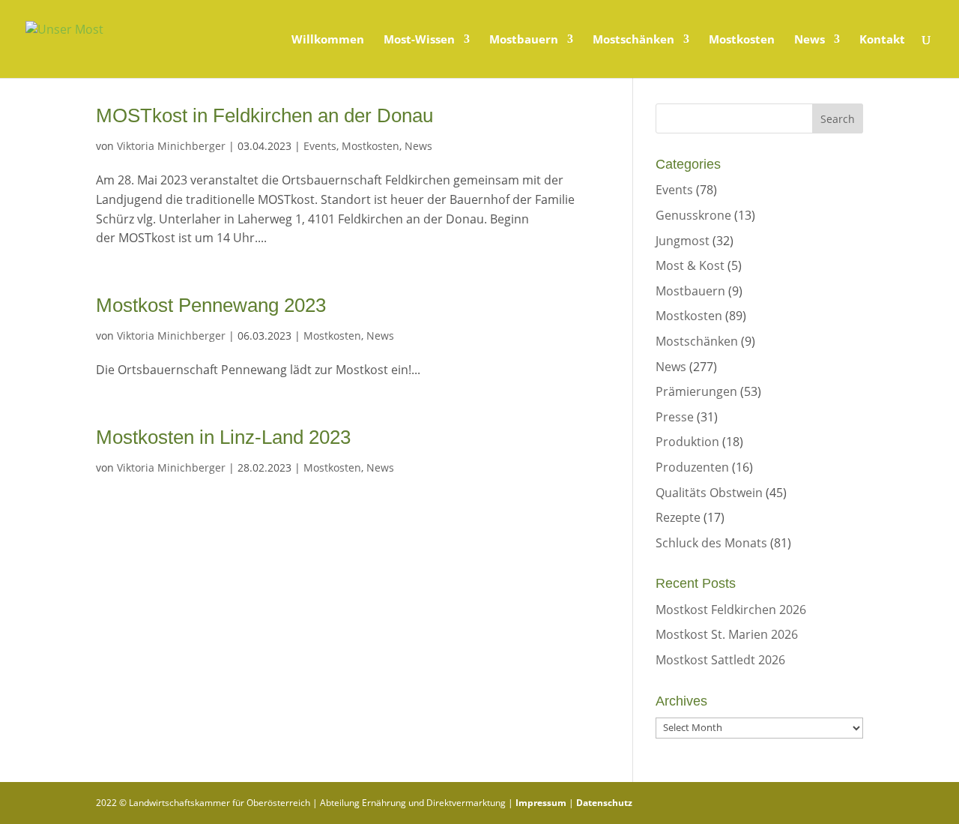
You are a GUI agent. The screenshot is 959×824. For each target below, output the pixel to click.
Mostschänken (633, 40)
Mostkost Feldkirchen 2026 (731, 609)
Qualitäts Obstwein (709, 492)
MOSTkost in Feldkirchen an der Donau (264, 115)
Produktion (687, 441)
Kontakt (882, 40)
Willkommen (327, 40)
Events (319, 146)
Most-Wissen (419, 40)
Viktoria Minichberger (171, 146)
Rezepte (678, 517)
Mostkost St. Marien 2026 (727, 634)
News (809, 40)
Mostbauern (523, 40)
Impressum (540, 802)
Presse (675, 417)
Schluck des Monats (711, 543)
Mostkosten (742, 40)
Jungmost (683, 240)
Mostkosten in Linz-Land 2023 (223, 437)
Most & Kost (690, 265)
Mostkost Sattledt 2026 (720, 660)
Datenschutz (604, 802)
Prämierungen (696, 391)
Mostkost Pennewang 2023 (211, 305)
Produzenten (692, 467)
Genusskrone (693, 215)
